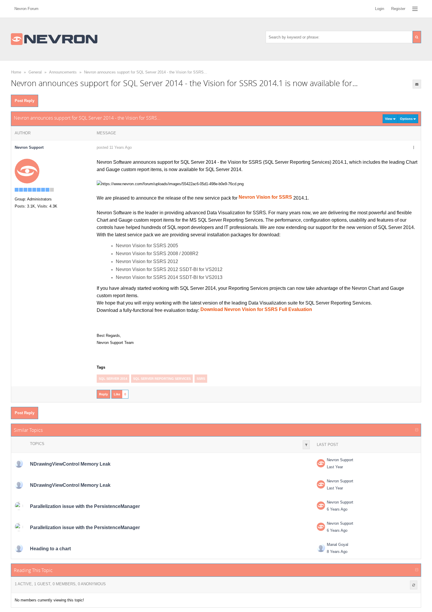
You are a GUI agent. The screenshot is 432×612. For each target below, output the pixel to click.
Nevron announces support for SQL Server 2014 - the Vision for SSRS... (145, 72)
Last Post (327, 444)
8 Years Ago (337, 551)
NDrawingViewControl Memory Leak (70, 463)
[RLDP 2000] (19, 463)
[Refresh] (413, 585)
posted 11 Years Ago (114, 147)
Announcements (63, 72)
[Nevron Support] (27, 171)
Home (16, 72)
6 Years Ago (337, 509)
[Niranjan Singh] (19, 506)
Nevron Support (340, 460)
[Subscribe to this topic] (417, 84)
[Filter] (306, 444)
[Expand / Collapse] (416, 430)
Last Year (335, 467)
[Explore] (415, 9)
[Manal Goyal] (19, 548)
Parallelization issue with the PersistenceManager (85, 506)
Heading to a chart (50, 548)
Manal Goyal (337, 544)
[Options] (413, 148)
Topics (37, 444)
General (35, 72)
